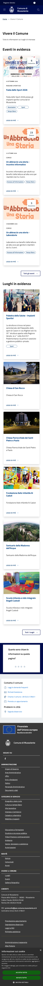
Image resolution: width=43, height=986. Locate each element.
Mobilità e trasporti (12, 819)
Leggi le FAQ (9, 928)
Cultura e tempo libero (13, 804)
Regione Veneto (9, 2)
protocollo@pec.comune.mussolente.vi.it (21, 908)
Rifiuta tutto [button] (21, 978)
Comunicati (9, 862)
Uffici (7, 776)
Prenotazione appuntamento (15, 921)
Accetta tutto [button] (21, 972)
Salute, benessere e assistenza (16, 844)
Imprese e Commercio (13, 811)
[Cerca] (38, 9)
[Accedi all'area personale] (34, 2)
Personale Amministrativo (15, 786)
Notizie (7, 858)
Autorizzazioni (10, 847)
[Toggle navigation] (4, 9)
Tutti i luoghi (30, 632)
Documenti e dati (11, 790)
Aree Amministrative (13, 772)
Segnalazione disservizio (14, 924)
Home (5, 19)
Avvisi (7, 865)
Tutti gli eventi (29, 273)
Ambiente (8, 840)
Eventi (7, 879)
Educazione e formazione (14, 829)
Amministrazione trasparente (16, 942)
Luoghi (7, 875)
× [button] (40, 950)
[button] (21, 982)
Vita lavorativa (10, 808)
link (9, 968)
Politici (7, 783)
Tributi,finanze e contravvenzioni (17, 836)
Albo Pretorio (10, 946)
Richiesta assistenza (12, 931)
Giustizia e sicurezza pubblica (16, 833)
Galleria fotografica (12, 882)
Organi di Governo (12, 769)
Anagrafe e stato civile (13, 801)
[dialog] (21, 967)
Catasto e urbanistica (13, 815)
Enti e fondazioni (11, 779)
